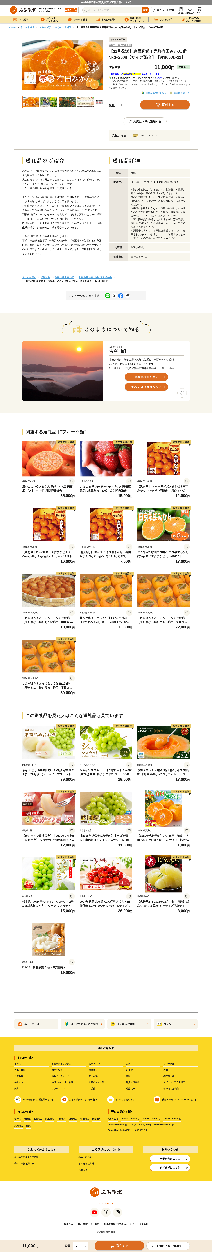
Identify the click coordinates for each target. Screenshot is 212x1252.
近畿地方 (45, 277)
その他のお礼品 (171, 1088)
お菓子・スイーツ (60, 1076)
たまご (129, 1070)
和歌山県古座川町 (64, 277)
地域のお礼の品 (96, 1082)
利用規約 (68, 1224)
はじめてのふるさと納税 (26, 1157)
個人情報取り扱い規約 (88, 1224)
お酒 (165, 1070)
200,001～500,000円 (164, 1124)
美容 (16, 1088)
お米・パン (94, 1063)
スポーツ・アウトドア (174, 1082)
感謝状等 (130, 1088)
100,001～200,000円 (140, 1124)
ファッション (58, 1088)
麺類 (128, 1076)
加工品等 (93, 1076)
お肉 (128, 1063)
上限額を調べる (182, 92)
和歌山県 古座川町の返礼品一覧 (95, 277)
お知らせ (83, 1170)
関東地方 (49, 1118)
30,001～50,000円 (172, 1118)
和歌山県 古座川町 (120, 45)
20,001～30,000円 (151, 1118)
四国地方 (96, 1118)
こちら (159, 77)
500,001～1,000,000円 (119, 1130)
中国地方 (84, 1118)
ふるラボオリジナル (61, 1063)
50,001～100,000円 (117, 1124)
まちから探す (29, 277)
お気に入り (190, 13)
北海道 (27, 1118)
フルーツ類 (45, 27)
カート (199, 13)
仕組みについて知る (155, 92)
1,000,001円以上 (141, 1130)
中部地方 (61, 1118)
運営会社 (143, 1224)
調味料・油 (168, 1076)
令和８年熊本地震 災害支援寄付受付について (106, 2)
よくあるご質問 (86, 1163)
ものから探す (27, 27)
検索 (145, 10)
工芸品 (92, 1088)
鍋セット (18, 1082)
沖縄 (28, 1125)
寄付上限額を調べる (24, 1163)
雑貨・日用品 (132, 1082)
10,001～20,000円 (130, 1118)
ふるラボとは (85, 1157)
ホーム (12, 27)
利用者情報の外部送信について (119, 1224)
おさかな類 (57, 1070)
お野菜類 (93, 1070)
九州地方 (18, 1125)
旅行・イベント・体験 (62, 1082)
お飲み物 (18, 1076)
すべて (17, 1063)
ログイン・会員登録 (165, 10)
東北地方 (38, 1118)
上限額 (181, 13)
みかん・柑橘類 (63, 27)
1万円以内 (113, 1118)
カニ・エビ (19, 1070)
